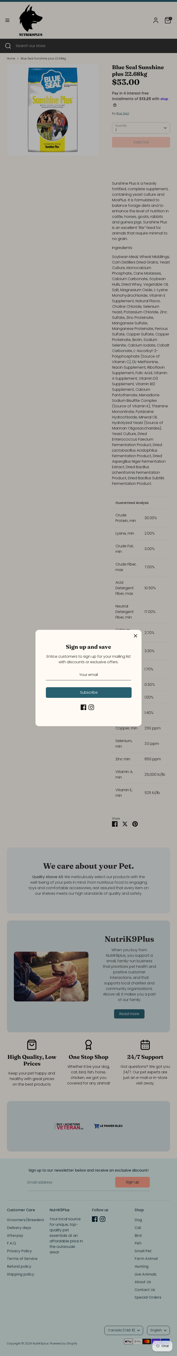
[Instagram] (91, 707)
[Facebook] (83, 707)
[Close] (135, 636)
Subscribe (89, 692)
